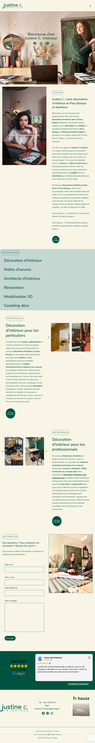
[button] (49, 337)
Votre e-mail (9, 577)
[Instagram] (51, 713)
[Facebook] (43, 713)
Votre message (11, 601)
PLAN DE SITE (42, 738)
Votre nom (9, 565)
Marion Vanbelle (56, 734)
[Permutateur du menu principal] (90, 5)
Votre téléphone (11, 588)
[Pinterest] (47, 713)
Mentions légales (52, 738)
